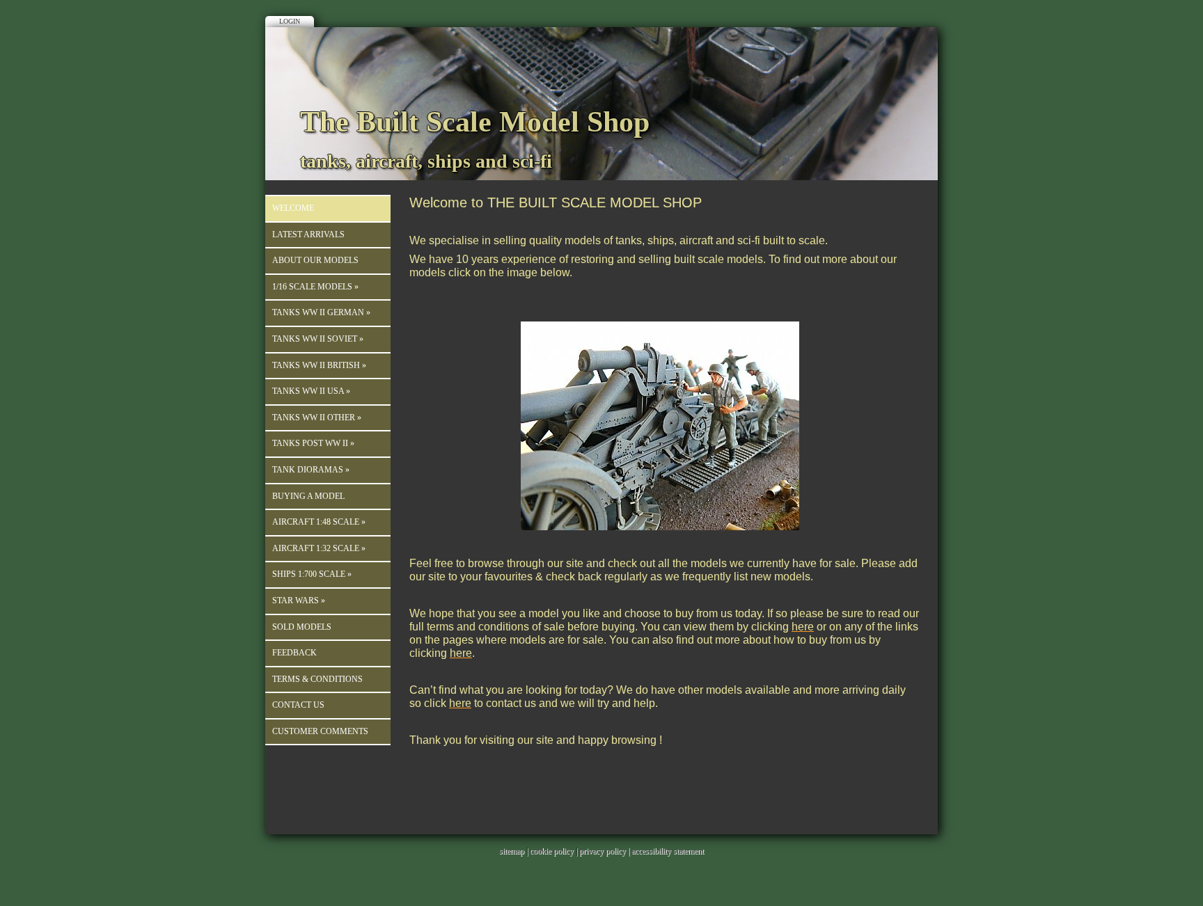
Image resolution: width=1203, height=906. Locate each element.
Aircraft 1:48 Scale (318, 522)
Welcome (293, 208)
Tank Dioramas (310, 470)
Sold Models (301, 627)
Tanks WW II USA (311, 391)
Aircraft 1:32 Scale (318, 548)
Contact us (298, 705)
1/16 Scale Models (315, 287)
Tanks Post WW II (313, 443)
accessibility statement (667, 851)
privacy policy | (605, 851)
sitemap (511, 851)
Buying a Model (308, 496)
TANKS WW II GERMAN (321, 312)
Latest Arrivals (308, 234)
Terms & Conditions (317, 679)
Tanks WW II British (319, 365)
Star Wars (298, 600)
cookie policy (552, 851)
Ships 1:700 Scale (312, 574)
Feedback (294, 653)
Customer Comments (320, 731)
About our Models (315, 260)
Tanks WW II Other (316, 417)
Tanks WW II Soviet (317, 339)
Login (289, 21)
